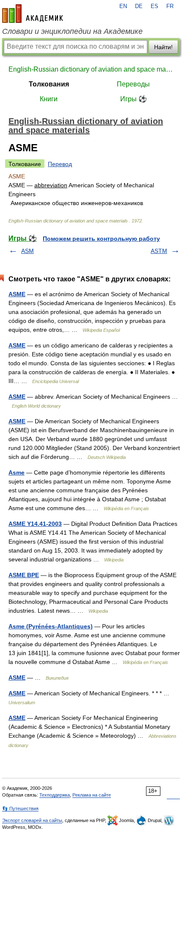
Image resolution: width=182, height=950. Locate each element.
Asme (16, 472)
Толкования (49, 84)
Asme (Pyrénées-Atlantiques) (50, 626)
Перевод (60, 164)
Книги (49, 99)
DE (139, 6)
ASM (27, 250)
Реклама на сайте (91, 794)
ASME (16, 294)
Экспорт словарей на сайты (32, 820)
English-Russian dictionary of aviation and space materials (91, 69)
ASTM (159, 250)
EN (123, 6)
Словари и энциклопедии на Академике (72, 31)
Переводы (133, 84)
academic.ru (32, 13)
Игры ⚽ (133, 99)
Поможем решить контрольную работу (101, 238)
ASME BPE (23, 575)
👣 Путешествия (20, 808)
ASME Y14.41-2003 (35, 523)
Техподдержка (54, 794)
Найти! (163, 47)
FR (170, 6)
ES (154, 6)
